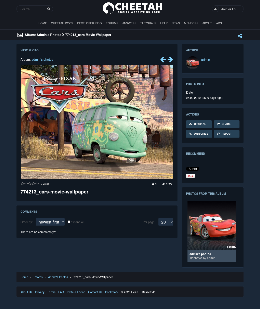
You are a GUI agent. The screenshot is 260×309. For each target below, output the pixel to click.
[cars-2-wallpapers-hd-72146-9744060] (170, 60)
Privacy (39, 292)
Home (24, 277)
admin (205, 59)
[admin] (192, 62)
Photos (38, 277)
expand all (77, 222)
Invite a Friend (76, 292)
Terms (51, 292)
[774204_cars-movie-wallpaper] (163, 60)
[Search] (49, 9)
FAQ (61, 292)
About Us (26, 292)
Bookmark (111, 292)
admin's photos (42, 59)
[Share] (240, 35)
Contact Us (95, 292)
